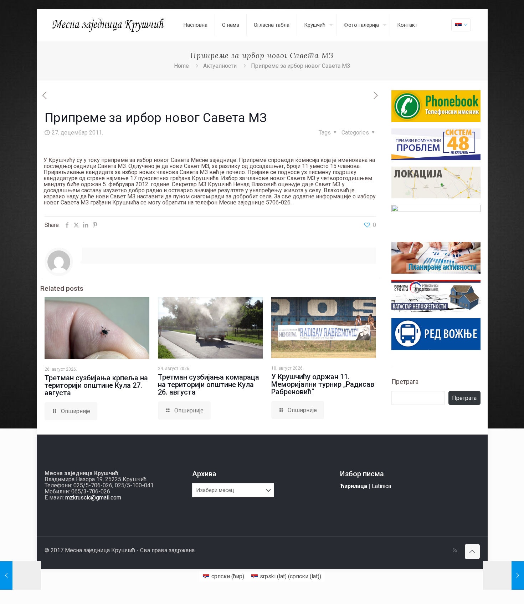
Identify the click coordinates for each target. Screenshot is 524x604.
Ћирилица (353, 486)
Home (181, 65)
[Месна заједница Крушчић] (109, 25)
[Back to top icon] (472, 551)
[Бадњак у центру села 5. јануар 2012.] (503, 575)
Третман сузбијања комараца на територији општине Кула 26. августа (208, 384)
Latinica (381, 486)
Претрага (404, 381)
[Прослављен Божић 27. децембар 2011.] (20, 575)
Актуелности (220, 65)
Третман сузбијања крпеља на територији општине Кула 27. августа (96, 385)
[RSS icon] (455, 550)
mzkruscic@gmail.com (93, 497)
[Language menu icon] (461, 25)
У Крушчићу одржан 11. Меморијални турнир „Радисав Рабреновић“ (322, 384)
